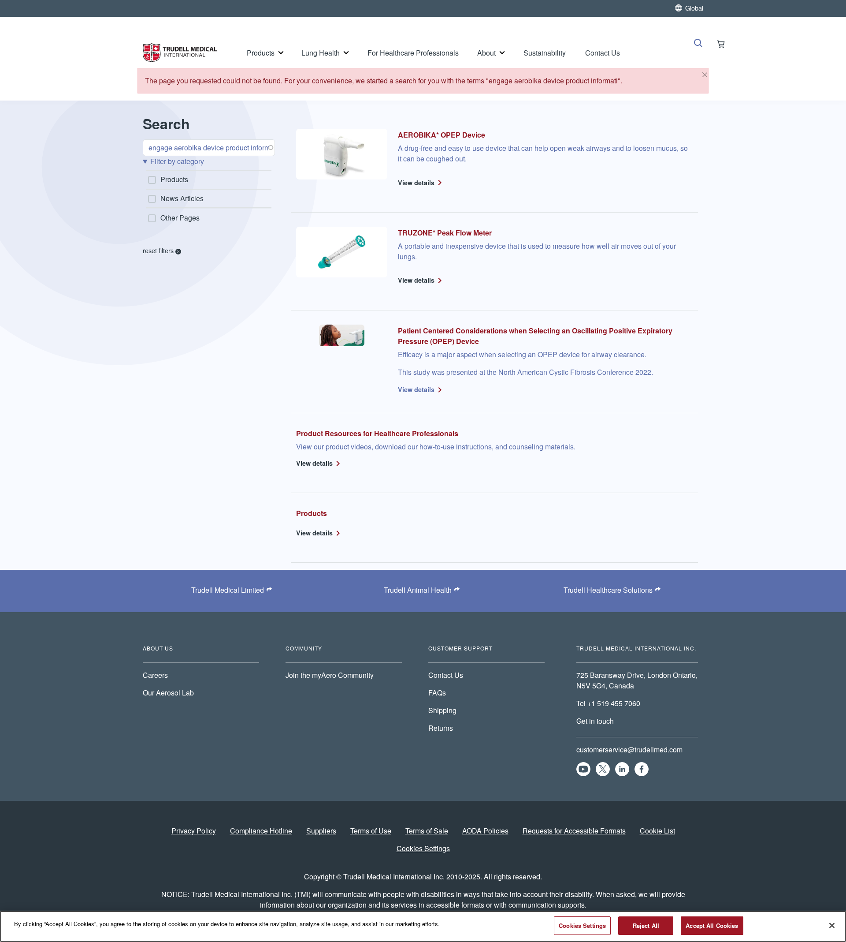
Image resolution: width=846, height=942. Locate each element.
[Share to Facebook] (641, 769)
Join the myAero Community (330, 675)
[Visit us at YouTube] (583, 769)
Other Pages (180, 218)
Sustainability (544, 53)
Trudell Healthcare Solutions (608, 590)
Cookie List (657, 831)
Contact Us (602, 53)
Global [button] (694, 7)
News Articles (182, 198)
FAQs (437, 693)
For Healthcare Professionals (413, 53)
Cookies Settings (423, 848)
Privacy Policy (193, 831)
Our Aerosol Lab (168, 693)
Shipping (442, 710)
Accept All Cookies (712, 925)
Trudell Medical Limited (227, 590)
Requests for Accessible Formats (574, 831)
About (486, 53)
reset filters (159, 250)
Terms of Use (370, 831)
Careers (155, 675)
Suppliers (321, 831)
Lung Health (320, 53)
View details (416, 182)
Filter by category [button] (177, 161)
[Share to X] (603, 769)
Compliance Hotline (261, 831)
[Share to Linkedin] (622, 769)
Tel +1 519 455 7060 (609, 703)
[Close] (705, 74)
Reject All (646, 925)
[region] (423, 926)
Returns (440, 728)
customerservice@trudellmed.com (629, 749)
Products (261, 53)
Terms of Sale (426, 831)
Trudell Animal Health (418, 590)
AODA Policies (485, 831)
